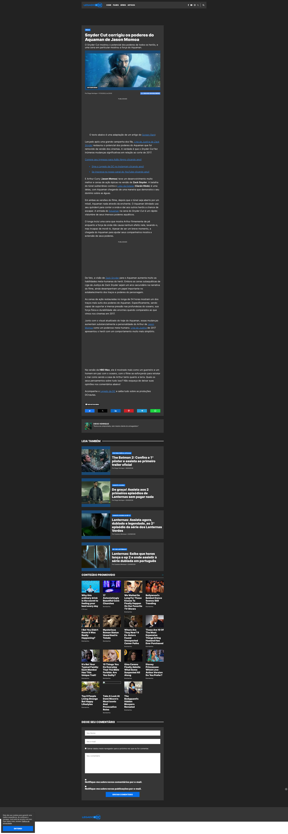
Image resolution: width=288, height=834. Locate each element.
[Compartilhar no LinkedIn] (116, 411)
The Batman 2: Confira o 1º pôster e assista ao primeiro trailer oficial (133, 461)
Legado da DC (107, 391)
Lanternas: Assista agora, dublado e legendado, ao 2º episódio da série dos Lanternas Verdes (137, 525)
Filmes (116, 5)
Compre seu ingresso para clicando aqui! (113, 159)
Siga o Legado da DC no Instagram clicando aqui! (118, 166)
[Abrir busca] (203, 5)
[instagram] (195, 5)
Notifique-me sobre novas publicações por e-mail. (113, 788)
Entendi (18, 828)
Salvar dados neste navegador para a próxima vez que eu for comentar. (118, 748)
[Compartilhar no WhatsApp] (155, 411)
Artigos (131, 5)
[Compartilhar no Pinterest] (129, 411)
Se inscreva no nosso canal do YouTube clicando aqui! (120, 171)
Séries (123, 5)
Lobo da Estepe (125, 186)
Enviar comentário (122, 794)
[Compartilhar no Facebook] (89, 411)
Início (88, 30)
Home (108, 5)
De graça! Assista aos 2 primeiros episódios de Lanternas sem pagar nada (133, 493)
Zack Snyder (112, 278)
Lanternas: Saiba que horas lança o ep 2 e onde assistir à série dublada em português (134, 557)
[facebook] (188, 5)
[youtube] (191, 5)
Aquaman (114, 211)
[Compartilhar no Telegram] (142, 411)
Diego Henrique (101, 424)
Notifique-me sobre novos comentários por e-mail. (113, 782)
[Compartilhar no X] (102, 411)
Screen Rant (148, 134)
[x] (198, 5)
